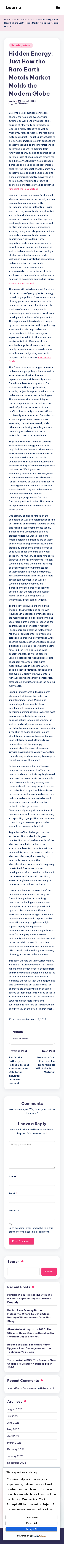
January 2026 (15, 1456)
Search (13, 1261)
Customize (31, 1517)
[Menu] (58, 7)
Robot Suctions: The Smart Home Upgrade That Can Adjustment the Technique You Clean (29, 1348)
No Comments (21, 104)
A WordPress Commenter (21, 1388)
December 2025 (16, 1462)
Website (14, 1210)
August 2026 (14, 1409)
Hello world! (47, 1388)
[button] (20, 1038)
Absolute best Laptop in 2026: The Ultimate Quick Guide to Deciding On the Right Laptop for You (30, 1333)
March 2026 (14, 1442)
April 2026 (13, 1436)
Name (13, 1176)
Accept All (31, 1529)
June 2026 (13, 1422)
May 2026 (13, 1429)
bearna (13, 7)
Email (13, 1193)
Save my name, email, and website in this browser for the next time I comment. (31, 1230)
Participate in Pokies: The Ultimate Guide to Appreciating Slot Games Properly (29, 1298)
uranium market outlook (21, 283)
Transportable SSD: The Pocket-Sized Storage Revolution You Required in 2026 (32, 1364)
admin (17, 1032)
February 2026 (16, 1449)
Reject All (31, 1523)
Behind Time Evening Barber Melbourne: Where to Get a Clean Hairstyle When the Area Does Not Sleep (29, 1316)
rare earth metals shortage (23, 188)
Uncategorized (21, 45)
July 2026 (12, 1415)
